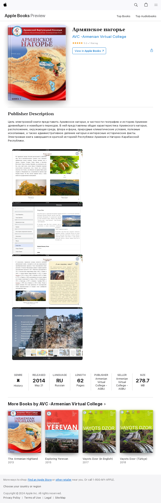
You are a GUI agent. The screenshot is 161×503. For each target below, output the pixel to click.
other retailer (63, 479)
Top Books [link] (123, 16)
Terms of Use (32, 497)
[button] (136, 5)
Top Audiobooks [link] (145, 16)
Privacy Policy (11, 497)
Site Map (60, 497)
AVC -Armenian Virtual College (99, 36)
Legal (48, 497)
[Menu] (156, 5)
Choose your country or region (22, 486)
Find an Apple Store (40, 479)
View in (88, 50)
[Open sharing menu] (152, 51)
